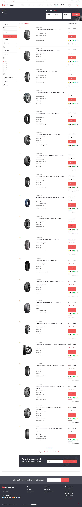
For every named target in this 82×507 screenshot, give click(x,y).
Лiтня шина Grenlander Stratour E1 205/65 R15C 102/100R (50, 92)
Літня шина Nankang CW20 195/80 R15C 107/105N (48, 29)
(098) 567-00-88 (69, 495)
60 (58, 451)
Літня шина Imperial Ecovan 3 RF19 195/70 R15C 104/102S (50, 176)
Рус (4, 1)
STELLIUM (34, 504)
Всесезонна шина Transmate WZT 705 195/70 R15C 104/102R (51, 344)
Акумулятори (40, 5)
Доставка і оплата (30, 491)
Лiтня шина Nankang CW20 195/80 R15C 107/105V (48, 50)
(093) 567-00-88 (69, 491)
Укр (2, 1)
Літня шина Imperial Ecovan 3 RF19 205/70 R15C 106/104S (50, 365)
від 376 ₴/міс (70, 104)
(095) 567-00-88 (69, 493)
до (3, 31)
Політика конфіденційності (49, 491)
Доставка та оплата (31, 1)
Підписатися (65, 479)
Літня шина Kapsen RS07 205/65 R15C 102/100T (47, 260)
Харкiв (14, 1)
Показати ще (49, 448)
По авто (55, 10)
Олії (34, 5)
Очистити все (26, 23)
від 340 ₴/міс (70, 41)
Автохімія (49, 5)
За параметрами (49, 10)
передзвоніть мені (57, 5)
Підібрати (76, 14)
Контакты (48, 1)
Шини (22, 5)
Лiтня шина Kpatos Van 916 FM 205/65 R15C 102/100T (49, 134)
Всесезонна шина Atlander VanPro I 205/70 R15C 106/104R (50, 197)
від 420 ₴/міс (70, 357)
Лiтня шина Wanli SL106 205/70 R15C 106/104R (47, 239)
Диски (28, 5)
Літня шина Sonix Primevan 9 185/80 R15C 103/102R (48, 218)
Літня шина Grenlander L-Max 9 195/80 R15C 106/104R (49, 323)
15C (20, 23)
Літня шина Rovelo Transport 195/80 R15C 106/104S (48, 302)
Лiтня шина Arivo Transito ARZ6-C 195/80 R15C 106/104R (49, 281)
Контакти (28, 492)
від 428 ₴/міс (70, 420)
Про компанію (22, 1)
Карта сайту (46, 492)
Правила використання (48, 489)
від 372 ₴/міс (70, 83)
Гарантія (37, 1)
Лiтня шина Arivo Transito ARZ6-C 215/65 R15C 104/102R (49, 155)
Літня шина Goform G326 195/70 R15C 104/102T (47, 113)
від (4, 27)
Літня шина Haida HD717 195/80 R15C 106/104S (47, 71)
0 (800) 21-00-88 (69, 489)
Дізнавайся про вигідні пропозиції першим (28, 480)
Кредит (43, 1)
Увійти (78, 1)
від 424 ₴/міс (70, 399)
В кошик (72, 36)
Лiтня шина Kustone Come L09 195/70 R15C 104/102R (49, 428)
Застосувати (10, 36)
